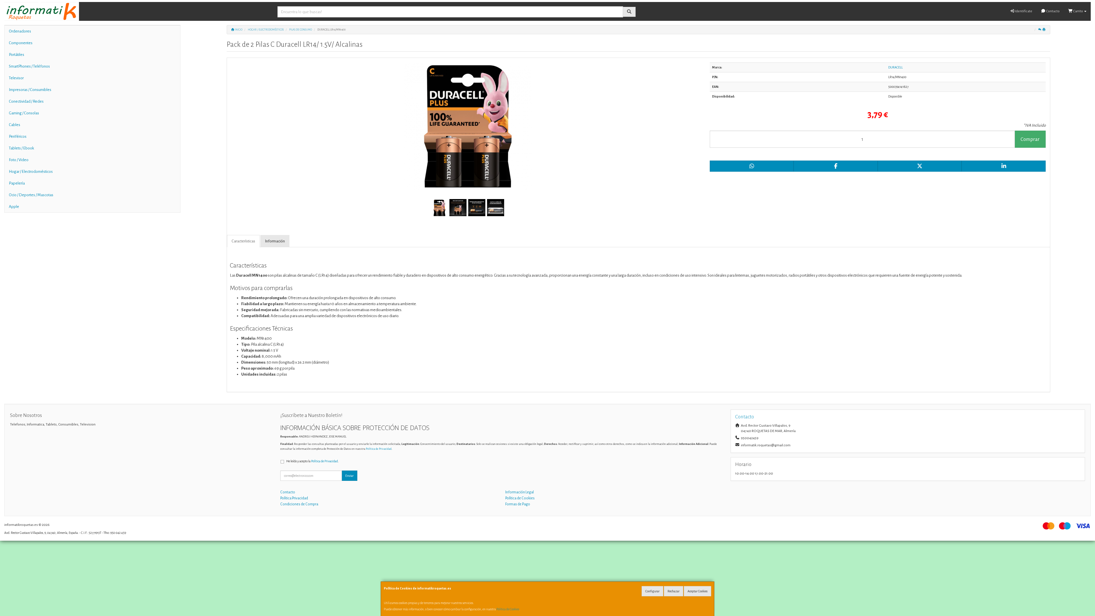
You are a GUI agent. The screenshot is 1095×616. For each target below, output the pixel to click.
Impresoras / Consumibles (30, 90)
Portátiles (16, 54)
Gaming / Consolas (24, 113)
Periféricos (18, 136)
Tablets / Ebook (21, 148)
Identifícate (1023, 11)
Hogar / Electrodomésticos (31, 171)
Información (275, 241)
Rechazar (674, 591)
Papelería (17, 183)
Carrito (1078, 11)
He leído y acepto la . (312, 461)
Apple (14, 206)
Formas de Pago (517, 504)
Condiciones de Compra (299, 504)
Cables (14, 125)
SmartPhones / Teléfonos (29, 66)
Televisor (16, 78)
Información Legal (519, 492)
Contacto (1053, 11)
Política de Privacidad (379, 448)
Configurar (652, 591)
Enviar (349, 475)
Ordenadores (20, 31)
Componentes (21, 43)
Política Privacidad (294, 498)
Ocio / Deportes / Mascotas (31, 195)
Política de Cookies (507, 609)
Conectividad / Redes (26, 101)
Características (243, 241)
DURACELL (895, 67)
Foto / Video (19, 160)
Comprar (1030, 139)
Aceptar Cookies (697, 591)
